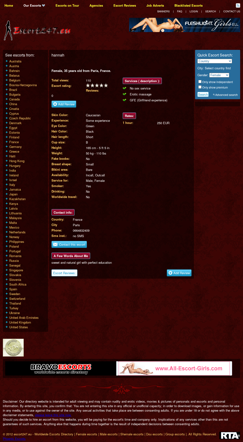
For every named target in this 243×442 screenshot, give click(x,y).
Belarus (14, 75)
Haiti (12, 156)
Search (210, 11)
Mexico (14, 227)
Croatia (14, 108)
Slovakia (15, 275)
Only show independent (217, 82)
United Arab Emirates (24, 317)
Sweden (14, 294)
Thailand (15, 303)
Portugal (15, 251)
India (12, 170)
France (14, 142)
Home (9, 5)
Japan (13, 194)
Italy (12, 184)
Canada (14, 99)
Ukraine (14, 312)
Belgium (14, 80)
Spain (13, 289)
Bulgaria (14, 94)
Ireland (14, 175)
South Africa (17, 284)
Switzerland (17, 298)
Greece (14, 151)
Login (194, 11)
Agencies (96, 5)
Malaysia (15, 218)
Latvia (13, 208)
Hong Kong (16, 161)
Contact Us (231, 11)
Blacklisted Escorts (188, 5)
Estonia (14, 132)
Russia (14, 260)
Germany (15, 146)
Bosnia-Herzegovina (23, 85)
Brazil (13, 89)
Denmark (15, 123)
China (13, 104)
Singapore (16, 270)
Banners (163, 11)
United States (18, 327)
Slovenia (15, 279)
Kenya (13, 203)
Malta (13, 222)
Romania (15, 256)
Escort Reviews (124, 5)
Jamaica (15, 189)
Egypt (13, 127)
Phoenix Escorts (14, 438)
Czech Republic (20, 118)
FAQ (179, 11)
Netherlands (17, 232)
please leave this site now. (53, 415)
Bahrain (14, 70)
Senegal (14, 265)
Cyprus (14, 113)
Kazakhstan (17, 199)
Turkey (14, 308)
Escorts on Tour (67, 5)
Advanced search (226, 95)
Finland (14, 137)
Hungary (15, 165)
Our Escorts (32, 5)
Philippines (16, 241)
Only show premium (215, 87)
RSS (238, 5)
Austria (14, 66)
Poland (14, 246)
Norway (14, 237)
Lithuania (15, 213)
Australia (15, 61)
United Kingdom (20, 322)
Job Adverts (155, 5)
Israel (13, 180)
